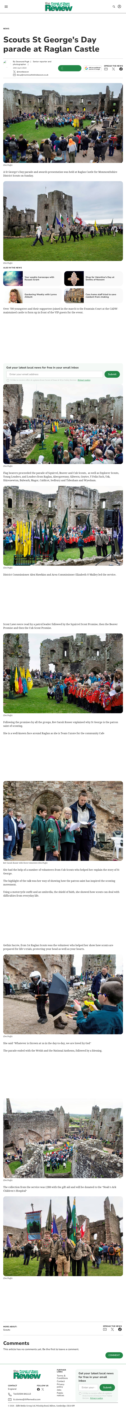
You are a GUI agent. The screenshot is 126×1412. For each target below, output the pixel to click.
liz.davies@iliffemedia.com (27, 1399)
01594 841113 (24, 1394)
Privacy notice (84, 380)
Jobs (59, 1389)
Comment (114, 1355)
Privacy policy (60, 1385)
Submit (112, 374)
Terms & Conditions (62, 1377)
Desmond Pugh (22, 61)
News (6, 28)
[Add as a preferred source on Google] (92, 68)
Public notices (60, 1394)
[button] (6, 6)
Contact (61, 1381)
